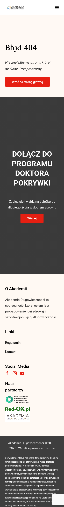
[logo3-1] (17, 408)
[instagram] (15, 373)
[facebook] (7, 373)
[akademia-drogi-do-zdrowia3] (17, 413)
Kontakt (10, 352)
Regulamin (13, 343)
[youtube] (22, 373)
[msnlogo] (17, 396)
